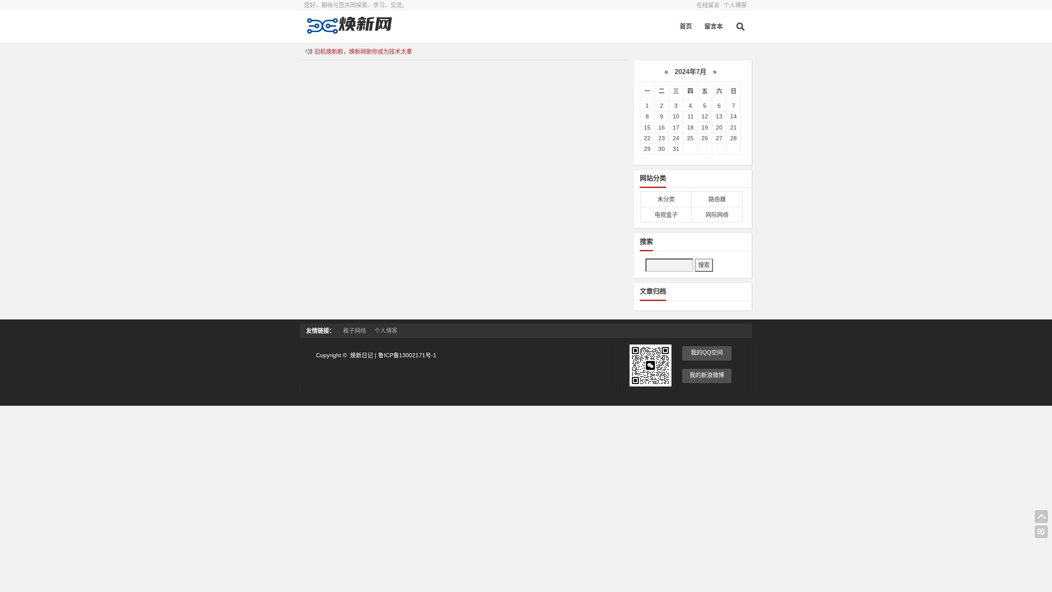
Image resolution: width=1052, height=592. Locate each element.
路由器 (717, 199)
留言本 (713, 26)
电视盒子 (666, 214)
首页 (686, 26)
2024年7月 (690, 71)
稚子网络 (354, 330)
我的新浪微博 (707, 375)
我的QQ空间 (707, 352)
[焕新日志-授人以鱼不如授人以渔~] (349, 31)
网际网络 (717, 214)
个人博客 (735, 5)
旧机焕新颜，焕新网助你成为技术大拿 (363, 51)
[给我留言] (1041, 532)
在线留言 (708, 5)
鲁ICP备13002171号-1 (407, 355)
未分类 (666, 199)
